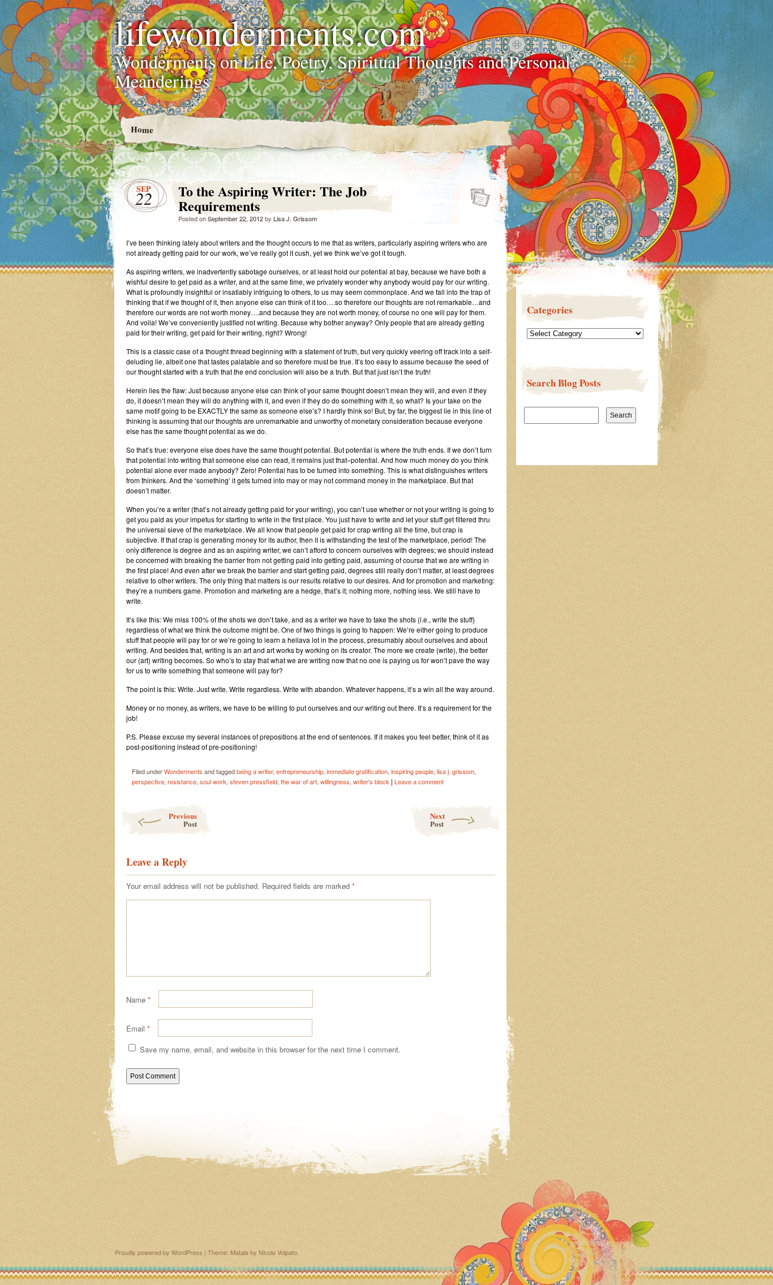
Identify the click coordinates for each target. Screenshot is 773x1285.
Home (141, 129)
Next (437, 819)
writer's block (371, 781)
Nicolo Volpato (278, 1252)
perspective (148, 781)
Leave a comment (419, 781)
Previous (183, 819)
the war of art (299, 781)
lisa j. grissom (455, 771)
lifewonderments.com (270, 31)
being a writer (255, 771)
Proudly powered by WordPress (159, 1252)
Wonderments (183, 771)
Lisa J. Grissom (295, 218)
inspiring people (412, 771)
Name (138, 999)
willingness (335, 781)
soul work (213, 781)
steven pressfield (253, 781)
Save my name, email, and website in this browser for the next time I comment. (270, 1049)
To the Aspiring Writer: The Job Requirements (476, 194)
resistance (182, 781)
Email (138, 1028)
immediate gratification (357, 771)
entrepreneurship (299, 771)
